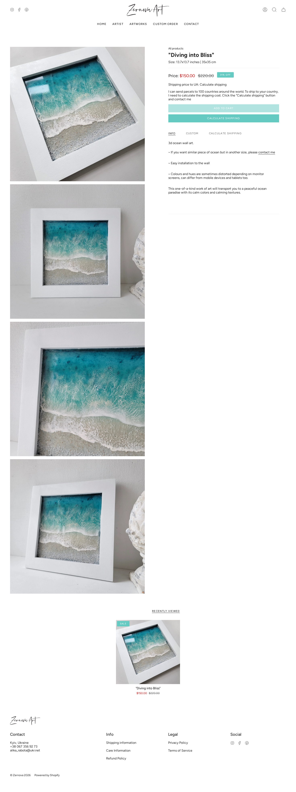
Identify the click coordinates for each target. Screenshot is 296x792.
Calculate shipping (223, 118)
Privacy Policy (178, 743)
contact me (266, 152)
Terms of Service (180, 750)
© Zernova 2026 (20, 775)
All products (175, 48)
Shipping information (121, 743)
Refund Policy (116, 758)
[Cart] (283, 9)
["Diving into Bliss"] (148, 652)
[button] (274, 9)
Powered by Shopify (47, 775)
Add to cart (223, 108)
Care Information (118, 750)
